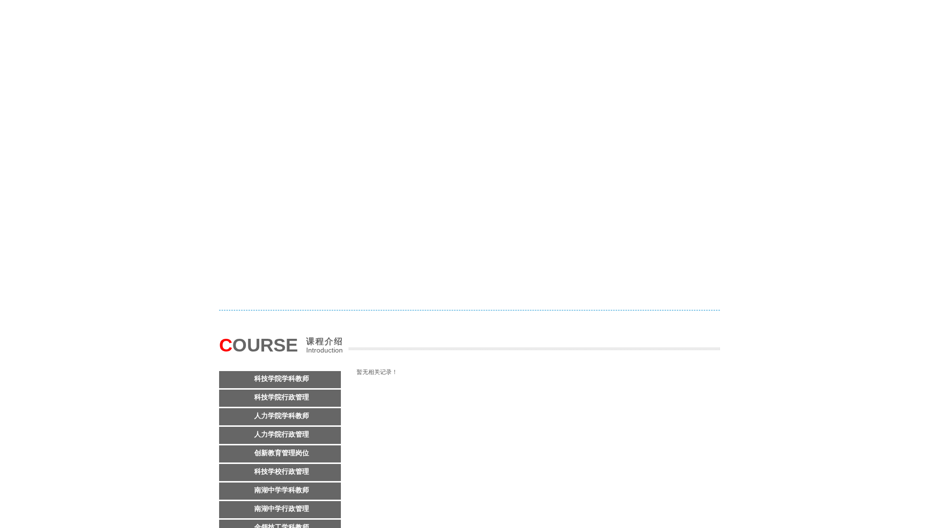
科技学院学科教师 (281, 378)
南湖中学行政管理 (281, 508)
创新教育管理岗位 (281, 453)
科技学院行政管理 (281, 397)
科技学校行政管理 (281, 471)
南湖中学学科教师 (281, 490)
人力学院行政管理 (281, 434)
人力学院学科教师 (281, 415)
